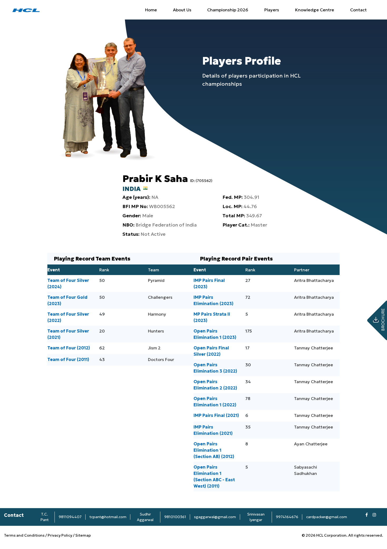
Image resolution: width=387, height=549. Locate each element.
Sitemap (83, 535)
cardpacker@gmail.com (326, 516)
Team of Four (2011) (68, 359)
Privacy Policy (60, 535)
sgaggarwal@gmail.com (215, 516)
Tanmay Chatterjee (313, 347)
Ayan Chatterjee (311, 443)
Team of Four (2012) (68, 347)
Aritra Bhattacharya (314, 280)
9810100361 (175, 516)
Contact (358, 9)
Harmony (157, 314)
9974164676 (287, 516)
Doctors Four (161, 359)
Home (151, 9)
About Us (182, 9)
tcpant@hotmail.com (108, 516)
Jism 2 (154, 347)
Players (271, 9)
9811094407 (70, 516)
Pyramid (156, 280)
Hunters (156, 331)
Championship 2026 (227, 9)
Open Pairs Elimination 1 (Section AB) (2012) (214, 450)
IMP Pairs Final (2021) (216, 415)
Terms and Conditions (24, 535)
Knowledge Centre (314, 9)
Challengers (160, 297)
